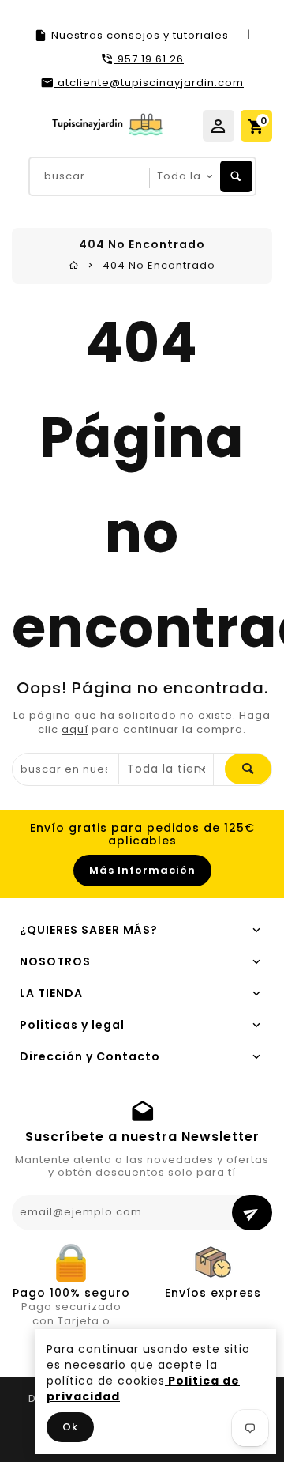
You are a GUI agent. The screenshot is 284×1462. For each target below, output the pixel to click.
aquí (75, 729)
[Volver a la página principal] (74, 265)
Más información (142, 870)
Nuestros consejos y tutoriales (138, 35)
